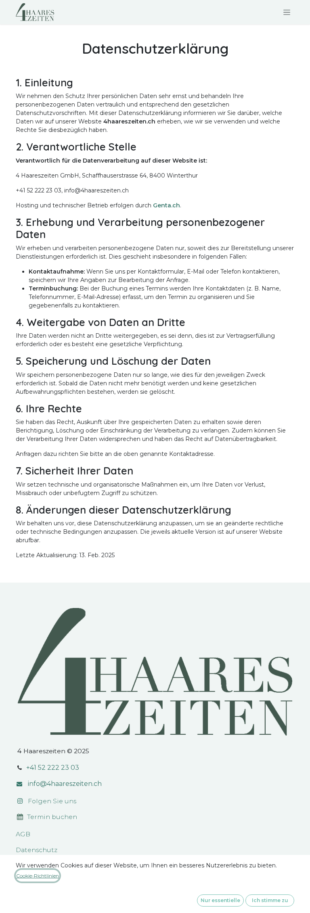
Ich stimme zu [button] (270, 900)
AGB (23, 834)
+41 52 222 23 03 (52, 767)
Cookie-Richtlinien (37, 876)
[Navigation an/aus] (286, 12)
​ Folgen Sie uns (49, 801)
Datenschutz (36, 850)
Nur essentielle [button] (220, 900)
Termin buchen (53, 817)
